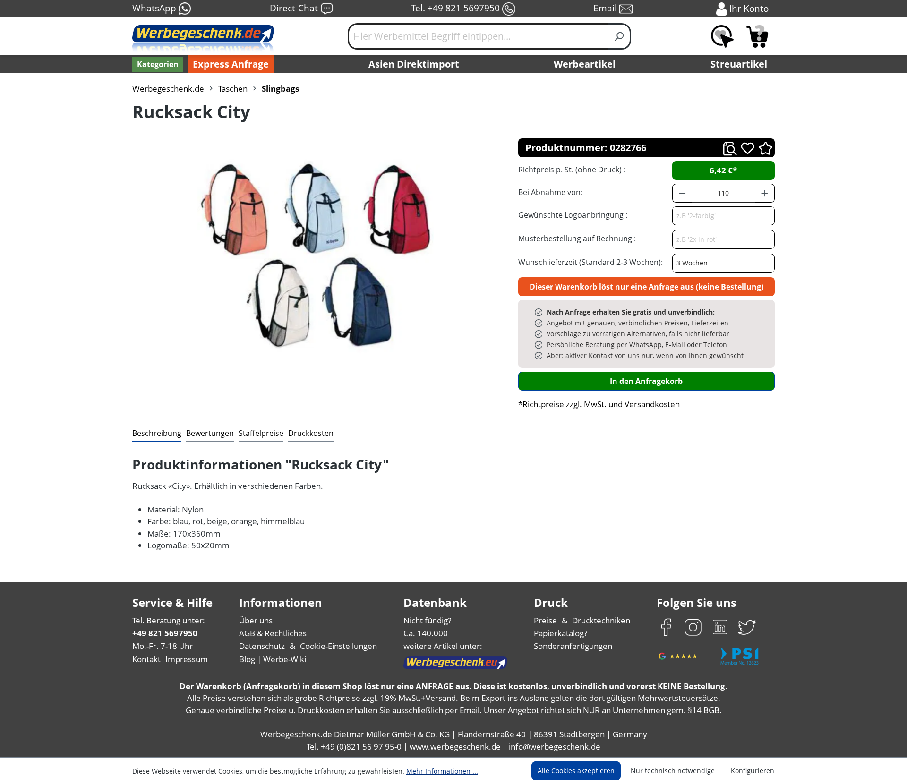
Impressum (186, 659)
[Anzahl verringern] (682, 193)
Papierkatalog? (560, 633)
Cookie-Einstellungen (338, 645)
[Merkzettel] (722, 36)
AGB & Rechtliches (273, 633)
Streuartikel (738, 64)
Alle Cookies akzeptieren (576, 770)
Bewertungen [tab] (210, 433)
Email (606, 8)
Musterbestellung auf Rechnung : (577, 238)
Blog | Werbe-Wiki (272, 659)
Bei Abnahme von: (550, 192)
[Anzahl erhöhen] (765, 193)
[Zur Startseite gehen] (203, 40)
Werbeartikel (585, 64)
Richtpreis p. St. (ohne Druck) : (571, 169)
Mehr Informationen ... (442, 771)
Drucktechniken (601, 620)
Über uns (256, 620)
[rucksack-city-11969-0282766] (315, 256)
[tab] (156, 433)
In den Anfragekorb (646, 381)
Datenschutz (262, 645)
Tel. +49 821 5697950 (456, 8)
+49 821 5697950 (164, 633)
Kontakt (146, 659)
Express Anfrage (231, 64)
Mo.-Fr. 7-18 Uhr (162, 645)
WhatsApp (155, 8)
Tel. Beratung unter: (168, 620)
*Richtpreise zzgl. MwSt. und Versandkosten (599, 404)
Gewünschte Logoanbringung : (572, 215)
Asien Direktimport (413, 64)
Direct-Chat (295, 8)
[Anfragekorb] (757, 36)
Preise (545, 620)
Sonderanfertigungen (573, 645)
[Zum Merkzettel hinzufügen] (747, 148)
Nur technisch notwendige (673, 770)
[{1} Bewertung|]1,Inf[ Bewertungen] (765, 147)
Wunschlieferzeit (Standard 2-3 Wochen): (590, 262)
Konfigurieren (752, 770)
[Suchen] (619, 36)
